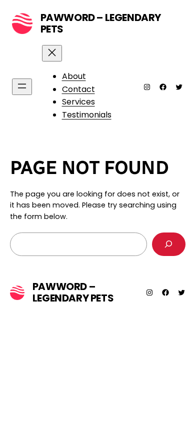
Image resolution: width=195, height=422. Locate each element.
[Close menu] (52, 53)
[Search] (168, 244)
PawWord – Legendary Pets (100, 23)
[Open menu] (22, 86)
